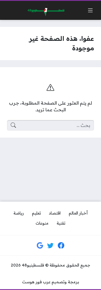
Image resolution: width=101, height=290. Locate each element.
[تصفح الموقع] (90, 10)
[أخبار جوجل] (40, 245)
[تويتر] (50, 245)
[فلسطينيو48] (44, 10)
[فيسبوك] (61, 245)
